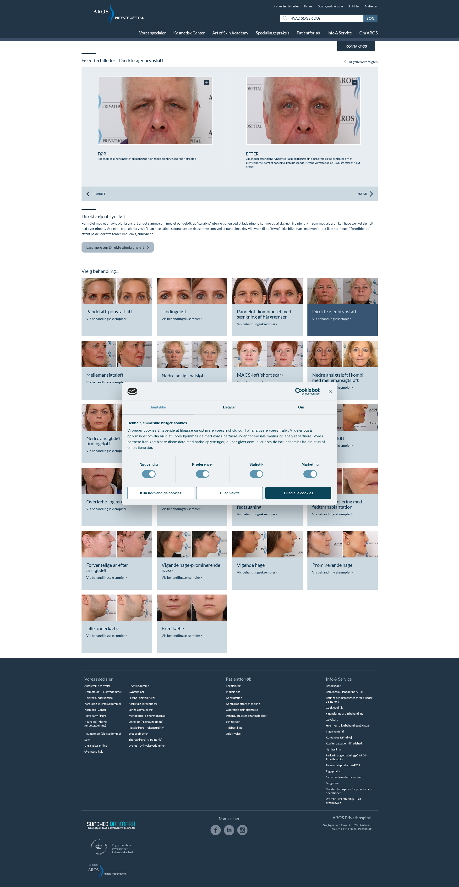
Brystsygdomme (139, 686)
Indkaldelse (233, 692)
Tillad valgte (229, 493)
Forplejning (233, 686)
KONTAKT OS (356, 46)
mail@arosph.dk (361, 829)
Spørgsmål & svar (331, 6)
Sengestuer (233, 721)
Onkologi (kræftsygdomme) (146, 721)
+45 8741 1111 (339, 829)
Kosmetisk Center (189, 32)
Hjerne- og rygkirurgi (142, 698)
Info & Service (340, 32)
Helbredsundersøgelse (98, 698)
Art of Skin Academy (230, 32)
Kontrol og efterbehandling (243, 703)
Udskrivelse (233, 733)
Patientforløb (308, 32)
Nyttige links (333, 749)
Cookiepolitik (334, 707)
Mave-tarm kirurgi (95, 715)
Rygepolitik (333, 771)
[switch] (202, 473)
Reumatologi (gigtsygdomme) (102, 733)
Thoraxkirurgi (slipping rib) (145, 739)
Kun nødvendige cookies (160, 493)
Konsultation (234, 698)
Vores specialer (152, 32)
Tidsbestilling (234, 727)
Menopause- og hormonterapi (147, 715)
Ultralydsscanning (95, 745)
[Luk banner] (330, 391)
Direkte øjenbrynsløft (115, 247)
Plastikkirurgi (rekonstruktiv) (146, 727)
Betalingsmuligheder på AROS (344, 692)
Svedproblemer (138, 733)
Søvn (87, 739)
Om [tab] (301, 407)
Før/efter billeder (286, 6)
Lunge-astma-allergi (141, 709)
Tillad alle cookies (298, 493)
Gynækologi (136, 692)
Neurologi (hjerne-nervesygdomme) (96, 723)
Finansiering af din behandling (344, 713)
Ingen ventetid (335, 731)
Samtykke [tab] (158, 407)
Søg (370, 18)
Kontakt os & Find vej (339, 737)
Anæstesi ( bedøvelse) (97, 686)
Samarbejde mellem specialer (344, 777)
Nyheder (371, 6)
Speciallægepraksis (272, 32)
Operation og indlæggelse (242, 709)
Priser (308, 6)
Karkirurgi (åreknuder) (143, 703)
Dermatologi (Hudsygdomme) (103, 692)
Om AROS (368, 32)
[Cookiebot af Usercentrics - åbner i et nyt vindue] (299, 391)
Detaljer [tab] (229, 407)
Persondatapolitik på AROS (343, 765)
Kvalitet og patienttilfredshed (344, 743)
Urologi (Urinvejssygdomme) (147, 745)
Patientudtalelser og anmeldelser (246, 715)
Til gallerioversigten (363, 62)
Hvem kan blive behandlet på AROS (348, 725)
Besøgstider (333, 686)
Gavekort (332, 719)
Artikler (354, 6)
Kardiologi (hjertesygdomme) (102, 703)
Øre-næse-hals (93, 751)
